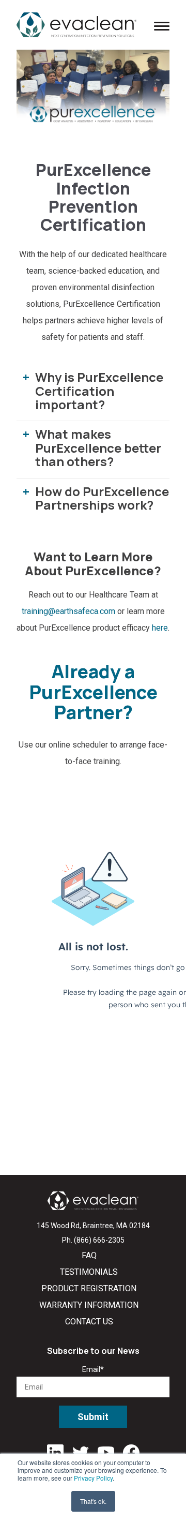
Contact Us (89, 1321)
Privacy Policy (93, 1477)
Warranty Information (88, 1305)
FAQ (89, 1255)
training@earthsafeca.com (69, 611)
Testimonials (89, 1272)
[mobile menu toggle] (161, 25)
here (160, 628)
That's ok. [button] (93, 1501)
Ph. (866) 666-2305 (93, 1240)
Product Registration (88, 1288)
